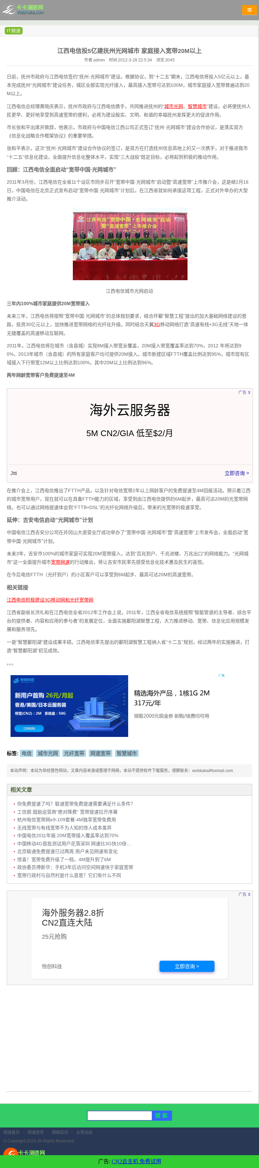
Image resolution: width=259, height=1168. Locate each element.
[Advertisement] (129, 1039)
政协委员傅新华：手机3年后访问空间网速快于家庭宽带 (75, 867)
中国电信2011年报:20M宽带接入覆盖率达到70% (67, 835)
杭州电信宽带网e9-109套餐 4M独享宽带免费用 (66, 819)
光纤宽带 (74, 753)
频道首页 (11, 1132)
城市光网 (48, 753)
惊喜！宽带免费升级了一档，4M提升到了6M (64, 859)
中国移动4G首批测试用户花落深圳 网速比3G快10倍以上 (76, 843)
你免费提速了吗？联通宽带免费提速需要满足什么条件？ (76, 803)
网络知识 (60, 1132)
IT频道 (14, 30)
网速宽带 (100, 753)
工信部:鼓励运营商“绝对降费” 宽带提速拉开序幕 (67, 812)
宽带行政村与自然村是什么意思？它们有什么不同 (69, 875)
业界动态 (84, 1132)
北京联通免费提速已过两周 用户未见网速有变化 (67, 851)
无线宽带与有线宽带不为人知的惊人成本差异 (64, 827)
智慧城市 (127, 753)
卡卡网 (30, 12)
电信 (27, 753)
